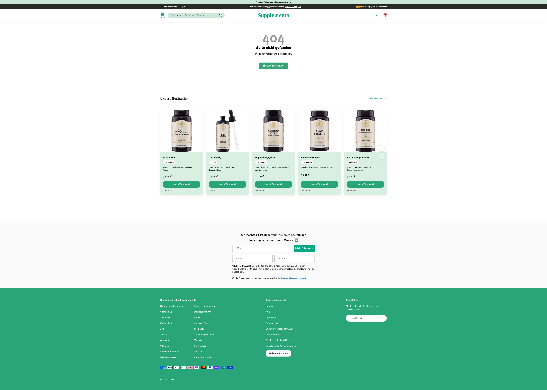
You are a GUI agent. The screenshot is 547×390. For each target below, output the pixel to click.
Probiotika (199, 329)
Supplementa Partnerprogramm (281, 346)
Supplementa (171, 379)
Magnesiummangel (203, 312)
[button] (384, 15)
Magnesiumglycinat (265, 158)
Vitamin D (165, 318)
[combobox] (196, 15)
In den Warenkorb (181, 184)
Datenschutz (272, 323)
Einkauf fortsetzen (273, 66)
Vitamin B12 (166, 312)
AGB (268, 312)
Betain (197, 318)
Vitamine (164, 346)
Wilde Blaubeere (168, 357)
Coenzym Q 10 (201, 323)
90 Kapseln (353, 162)
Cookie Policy (272, 335)
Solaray (198, 352)
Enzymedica (200, 346)
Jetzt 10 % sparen (304, 248)
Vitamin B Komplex (169, 352)
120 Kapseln (307, 162)
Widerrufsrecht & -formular (279, 329)
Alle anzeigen (376, 98)
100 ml (213, 162)
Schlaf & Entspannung (205, 306)
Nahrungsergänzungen (171, 306)
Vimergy (198, 340)
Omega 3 (164, 340)
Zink (162, 329)
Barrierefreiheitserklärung (279, 340)
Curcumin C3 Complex (358, 158)
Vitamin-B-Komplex (311, 158)
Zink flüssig (215, 158)
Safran (163, 335)
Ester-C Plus (169, 158)
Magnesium (166, 323)
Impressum (271, 318)
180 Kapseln (169, 162)
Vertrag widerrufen (278, 353)
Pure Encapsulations (204, 357)
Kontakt (270, 306)
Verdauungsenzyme (204, 335)
